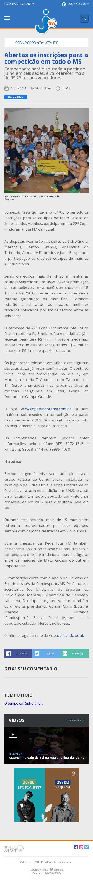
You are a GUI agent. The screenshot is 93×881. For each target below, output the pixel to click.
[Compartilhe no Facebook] (15, 97)
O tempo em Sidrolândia (23, 703)
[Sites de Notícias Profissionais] (53, 872)
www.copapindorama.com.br (46, 408)
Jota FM (46, 22)
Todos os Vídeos (75, 720)
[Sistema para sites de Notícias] (56, 869)
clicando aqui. (72, 635)
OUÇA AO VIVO (77, 4)
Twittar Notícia (46, 653)
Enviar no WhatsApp (75, 653)
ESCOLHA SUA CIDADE (17, 4)
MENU (7, 18)
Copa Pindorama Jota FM (36, 43)
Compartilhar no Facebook (18, 653)
